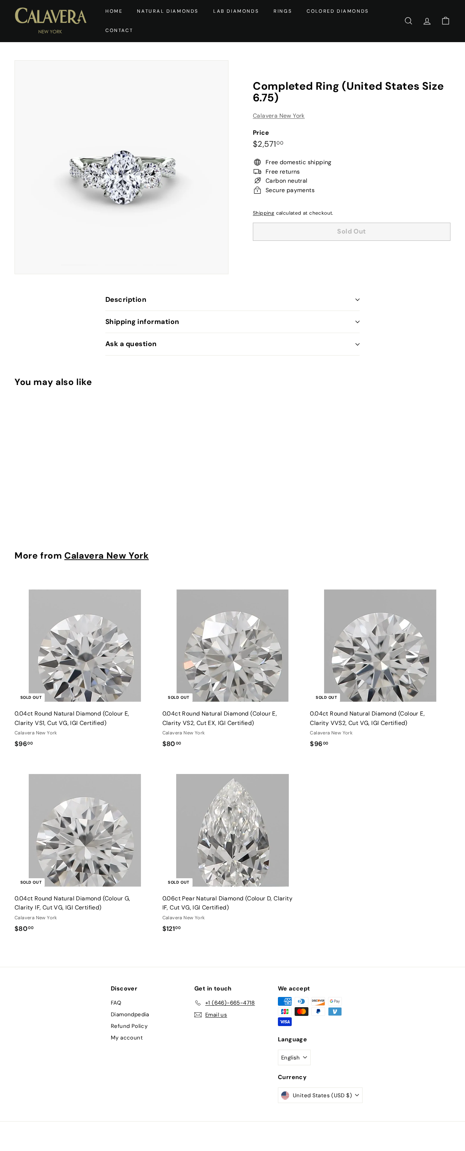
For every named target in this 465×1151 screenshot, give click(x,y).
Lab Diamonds (236, 11)
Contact (119, 30)
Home (113, 11)
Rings (283, 11)
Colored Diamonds (338, 11)
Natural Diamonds (168, 11)
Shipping (263, 213)
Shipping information (142, 321)
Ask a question (131, 343)
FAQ (116, 1002)
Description (125, 299)
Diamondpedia (130, 1014)
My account (127, 1037)
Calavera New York (279, 115)
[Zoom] (121, 167)
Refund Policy (129, 1026)
